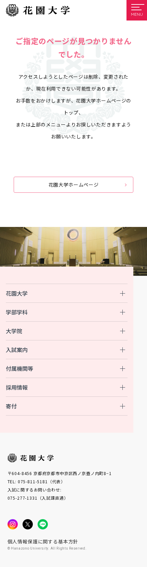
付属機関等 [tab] (19, 368)
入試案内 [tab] (17, 350)
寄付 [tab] (11, 406)
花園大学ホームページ (74, 184)
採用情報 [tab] (17, 387)
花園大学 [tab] (17, 293)
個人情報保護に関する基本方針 (43, 541)
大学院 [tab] (14, 331)
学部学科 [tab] (17, 312)
